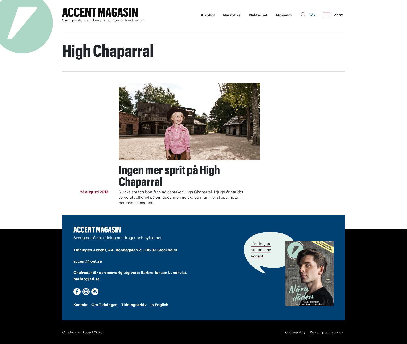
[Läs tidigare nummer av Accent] (309, 273)
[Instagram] (86, 291)
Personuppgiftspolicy (326, 332)
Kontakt (80, 304)
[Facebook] (77, 291)
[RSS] (94, 291)
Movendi (284, 15)
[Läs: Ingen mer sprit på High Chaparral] (189, 121)
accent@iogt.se (87, 261)
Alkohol (208, 15)
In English (159, 304)
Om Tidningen (104, 304)
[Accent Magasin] (100, 12)
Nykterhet (258, 15)
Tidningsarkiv (134, 304)
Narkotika (232, 15)
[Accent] (97, 229)
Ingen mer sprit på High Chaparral (169, 176)
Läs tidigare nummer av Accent (261, 249)
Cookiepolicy (295, 332)
